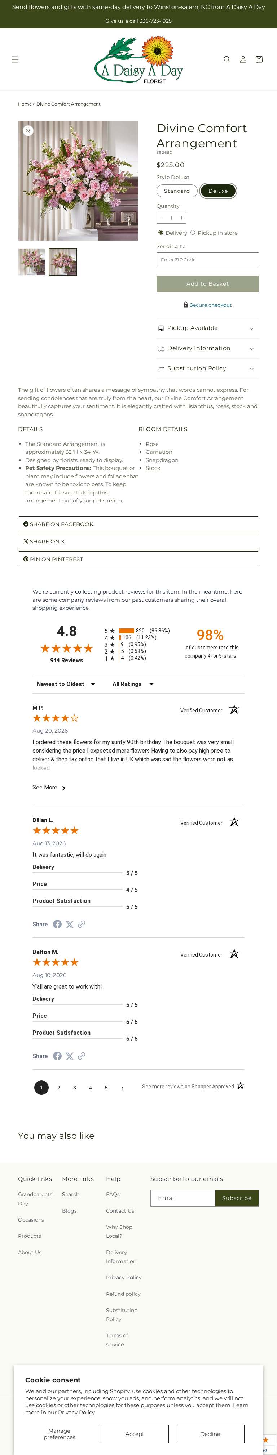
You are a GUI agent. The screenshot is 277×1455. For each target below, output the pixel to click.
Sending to (182, 246)
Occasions (31, 1220)
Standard (177, 191)
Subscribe (237, 1198)
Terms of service (117, 1340)
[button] (15, 59)
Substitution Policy (121, 1314)
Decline (210, 1434)
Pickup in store (218, 232)
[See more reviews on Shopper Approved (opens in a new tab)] (81, 924)
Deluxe (218, 191)
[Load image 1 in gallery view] (31, 262)
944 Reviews (75, 660)
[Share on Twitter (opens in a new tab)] (69, 924)
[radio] (138, 630)
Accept (135, 1434)
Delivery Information (121, 1256)
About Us (29, 1252)
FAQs (113, 1194)
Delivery (177, 232)
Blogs (69, 1211)
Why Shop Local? (119, 1231)
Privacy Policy (76, 1412)
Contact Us (120, 1211)
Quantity (168, 206)
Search (70, 1194)
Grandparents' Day (35, 1198)
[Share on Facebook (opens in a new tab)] (57, 925)
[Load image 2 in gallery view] (62, 262)
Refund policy (123, 1294)
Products (29, 1236)
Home (25, 104)
